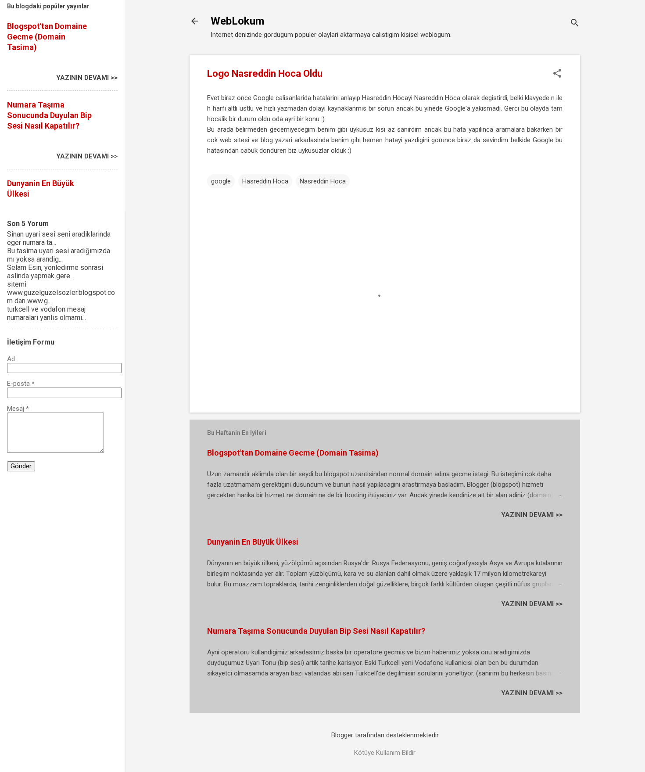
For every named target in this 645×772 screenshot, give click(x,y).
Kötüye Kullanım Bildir (385, 753)
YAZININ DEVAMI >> (532, 515)
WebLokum (237, 21)
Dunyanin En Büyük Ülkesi (252, 541)
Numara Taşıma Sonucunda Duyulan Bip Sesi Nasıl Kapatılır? (316, 631)
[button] (557, 74)
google (221, 181)
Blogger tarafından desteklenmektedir (385, 735)
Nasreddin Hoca (323, 181)
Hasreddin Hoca (265, 181)
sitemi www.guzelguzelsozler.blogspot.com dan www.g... (61, 292)
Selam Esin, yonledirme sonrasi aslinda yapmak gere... (55, 271)
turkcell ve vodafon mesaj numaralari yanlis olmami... (46, 313)
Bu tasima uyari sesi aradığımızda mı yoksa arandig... (58, 255)
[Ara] (575, 24)
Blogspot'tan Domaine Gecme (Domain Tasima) (293, 452)
